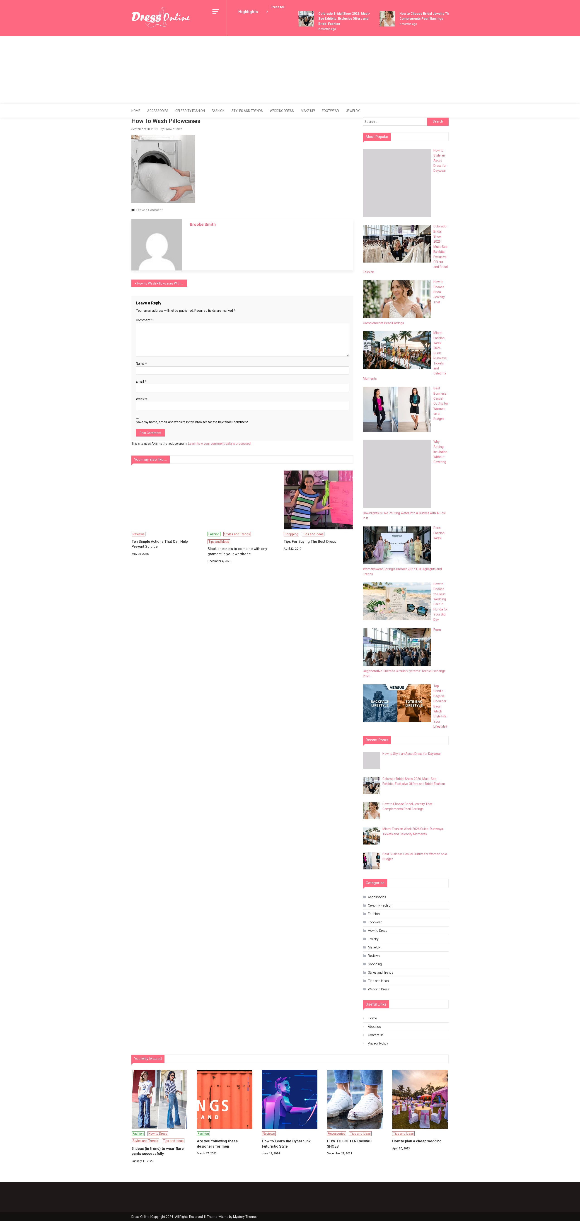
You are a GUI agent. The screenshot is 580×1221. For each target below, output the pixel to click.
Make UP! (308, 111)
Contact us (376, 1035)
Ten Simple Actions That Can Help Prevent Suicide (160, 544)
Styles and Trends (247, 111)
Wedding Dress (282, 111)
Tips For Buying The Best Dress (310, 541)
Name (141, 363)
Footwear (330, 111)
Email (141, 381)
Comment (144, 320)
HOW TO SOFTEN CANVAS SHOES (349, 1143)
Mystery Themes (245, 1217)
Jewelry (353, 111)
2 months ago (315, 29)
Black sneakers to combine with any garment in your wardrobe (237, 551)
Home (135, 111)
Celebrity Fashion (190, 111)
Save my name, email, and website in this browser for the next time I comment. (192, 422)
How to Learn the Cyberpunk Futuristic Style (286, 1143)
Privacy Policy (378, 1043)
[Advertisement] (290, 70)
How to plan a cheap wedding (417, 1141)
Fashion (218, 111)
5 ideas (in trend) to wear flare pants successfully (158, 1151)
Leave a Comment (149, 210)
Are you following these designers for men (217, 1143)
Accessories (157, 111)
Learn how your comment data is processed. (219, 443)
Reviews (139, 534)
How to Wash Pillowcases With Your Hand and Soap (162, 283)
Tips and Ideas (218, 541)
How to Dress (377, 930)
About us (374, 1026)
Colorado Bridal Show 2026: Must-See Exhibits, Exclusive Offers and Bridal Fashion (333, 19)
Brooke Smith (173, 129)
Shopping (291, 534)
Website (141, 399)
